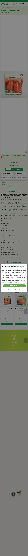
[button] (14, 289)
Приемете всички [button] (14, 285)
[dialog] (14, 278)
